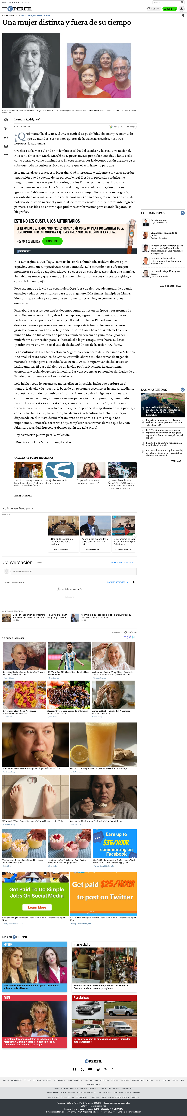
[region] (69, 597)
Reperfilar (104, 1080)
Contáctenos (82, 1097)
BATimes (116, 1089)
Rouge (103, 1089)
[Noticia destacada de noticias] (34, 945)
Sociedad (47, 1080)
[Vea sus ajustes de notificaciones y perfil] (182, 9)
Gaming (175, 1080)
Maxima (136, 1093)
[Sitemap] (112, 1069)
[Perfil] (20, 937)
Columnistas (153, 213)
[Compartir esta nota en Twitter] (6, 129)
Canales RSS (53, 1097)
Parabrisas (93, 1089)
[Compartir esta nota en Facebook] (6, 120)
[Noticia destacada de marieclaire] (104, 945)
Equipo (103, 1097)
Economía (37, 1080)
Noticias (149, 1080)
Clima (69, 1080)
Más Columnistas (170, 286)
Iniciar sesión (116, 562)
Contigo (71, 1093)
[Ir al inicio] (19, 9)
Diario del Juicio (93, 1084)
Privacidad (94, 1097)
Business (114, 1080)
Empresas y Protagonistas (132, 1080)
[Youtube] (90, 1069)
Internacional (59, 1080)
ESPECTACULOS (10, 15)
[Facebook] (74, 1069)
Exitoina (166, 1080)
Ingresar (155, 9)
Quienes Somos (67, 1097)
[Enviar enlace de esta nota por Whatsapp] (6, 137)
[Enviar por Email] (6, 146)
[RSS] (105, 1069)
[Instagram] (98, 1069)
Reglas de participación (118, 1097)
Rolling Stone (105, 1093)
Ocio (86, 1080)
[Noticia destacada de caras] (34, 998)
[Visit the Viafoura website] (130, 632)
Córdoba (94, 1080)
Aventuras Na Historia (87, 1093)
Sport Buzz (118, 1093)
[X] (82, 1069)
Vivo (182, 1080)
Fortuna (83, 1089)
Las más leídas (154, 390)
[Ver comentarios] (182, 16)
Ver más (176, 461)
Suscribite (170, 9)
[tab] (14, 582)
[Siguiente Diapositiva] (134, 536)
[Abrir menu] (4, 8)
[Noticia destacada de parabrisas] (104, 998)
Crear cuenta (129, 562)
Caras (158, 1080)
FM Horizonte (127, 1089)
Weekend (74, 1089)
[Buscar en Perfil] (182, 2)
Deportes (78, 1080)
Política (27, 1080)
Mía (109, 1089)
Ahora (6, 1080)
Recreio (128, 1093)
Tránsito (135, 1097)
